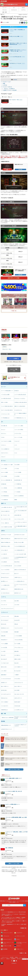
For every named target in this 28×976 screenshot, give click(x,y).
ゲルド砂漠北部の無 (4, 495)
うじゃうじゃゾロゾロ (18, 628)
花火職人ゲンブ (4, 682)
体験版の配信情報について (6, 725)
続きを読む (20, 169)
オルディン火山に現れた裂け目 (7, 410)
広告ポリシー (3, 958)
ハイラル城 (16, 468)
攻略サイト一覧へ (23, 953)
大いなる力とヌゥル (18, 410)
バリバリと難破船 (4, 643)
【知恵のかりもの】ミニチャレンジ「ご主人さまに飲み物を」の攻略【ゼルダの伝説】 (15, 745)
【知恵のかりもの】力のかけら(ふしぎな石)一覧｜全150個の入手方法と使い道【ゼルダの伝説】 (15, 739)
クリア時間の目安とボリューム (20, 417)
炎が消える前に (4, 690)
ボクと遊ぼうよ (17, 655)
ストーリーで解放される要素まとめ (20, 414)
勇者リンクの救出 (4, 402)
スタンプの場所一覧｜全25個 (6, 526)
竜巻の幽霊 (16, 631)
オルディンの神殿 (4, 472)
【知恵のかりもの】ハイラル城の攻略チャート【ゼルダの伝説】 (15, 764)
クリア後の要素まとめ (5, 417)
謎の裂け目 (16, 390)
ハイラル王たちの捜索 (5, 394)
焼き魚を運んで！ (4, 639)
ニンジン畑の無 (4, 487)
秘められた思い (4, 666)
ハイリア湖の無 (4, 491)
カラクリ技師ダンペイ (18, 666)
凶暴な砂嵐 (3, 635)
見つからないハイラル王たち (19, 398)
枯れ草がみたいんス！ (5, 628)
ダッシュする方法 (17, 565)
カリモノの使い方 (4, 550)
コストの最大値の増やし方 (19, 550)
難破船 (15, 499)
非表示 (15, 79)
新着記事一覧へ (24, 928)
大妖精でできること (18, 577)
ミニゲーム (23, 9)
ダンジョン (5, 9)
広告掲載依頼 (13, 958)
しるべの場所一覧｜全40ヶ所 (6, 507)
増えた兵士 (16, 663)
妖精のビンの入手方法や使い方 (20, 569)
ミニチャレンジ (14, 9)
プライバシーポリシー (23, 957)
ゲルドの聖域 (16, 464)
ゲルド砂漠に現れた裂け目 (6, 398)
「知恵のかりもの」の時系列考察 (7, 717)
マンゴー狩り (3, 600)
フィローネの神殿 (17, 472)
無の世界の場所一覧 (18, 480)
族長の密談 (16, 651)
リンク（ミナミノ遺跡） (18, 425)
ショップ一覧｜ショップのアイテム (20, 523)
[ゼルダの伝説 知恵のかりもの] (3, 1)
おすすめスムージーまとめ (6, 534)
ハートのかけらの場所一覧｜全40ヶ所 (20, 507)
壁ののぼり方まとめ (4, 577)
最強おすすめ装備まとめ (5, 542)
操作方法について (17, 593)
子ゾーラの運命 (17, 643)
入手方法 (5, 85)
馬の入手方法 (16, 561)
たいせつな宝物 (4, 647)
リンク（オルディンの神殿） (6, 441)
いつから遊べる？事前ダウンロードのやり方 (20, 725)
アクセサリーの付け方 (7, 86)
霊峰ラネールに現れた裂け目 (19, 406)
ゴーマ (15, 445)
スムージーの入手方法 (5, 569)
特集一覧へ (14, 310)
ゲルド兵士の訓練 (4, 631)
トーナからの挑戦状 (18, 635)
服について (16, 573)
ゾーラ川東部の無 (17, 484)
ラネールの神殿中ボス (5, 449)
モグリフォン (3, 433)
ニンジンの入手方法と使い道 (6, 565)
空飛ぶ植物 (16, 616)
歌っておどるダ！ (17, 670)
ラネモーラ (3, 456)
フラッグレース (4, 604)
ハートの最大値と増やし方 (19, 581)
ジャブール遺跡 (4, 468)
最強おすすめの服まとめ (5, 538)
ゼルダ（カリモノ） (4, 452)
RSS (16, 960)
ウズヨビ (2, 437)
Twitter (12, 960)
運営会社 (8, 958)
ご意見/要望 (11, 957)
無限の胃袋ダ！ (4, 674)
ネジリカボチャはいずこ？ (6, 694)
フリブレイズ (16, 449)
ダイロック (3, 429)
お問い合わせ (19, 958)
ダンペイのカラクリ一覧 (5, 519)
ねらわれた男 (16, 620)
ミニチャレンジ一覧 (4, 616)
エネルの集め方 (4, 561)
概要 (4, 83)
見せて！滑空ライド (18, 686)
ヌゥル (15, 452)
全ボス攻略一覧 (4, 425)
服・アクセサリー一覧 (5, 515)
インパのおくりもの (4, 663)
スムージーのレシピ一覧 (18, 519)
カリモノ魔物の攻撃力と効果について (20, 527)
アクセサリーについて (5, 573)
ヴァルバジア (16, 441)
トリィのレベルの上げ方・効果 (20, 554)
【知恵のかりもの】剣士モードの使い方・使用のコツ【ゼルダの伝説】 (15, 759)
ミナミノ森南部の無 (18, 487)
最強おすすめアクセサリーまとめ (20, 538)
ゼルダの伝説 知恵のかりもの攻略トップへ (14, 378)
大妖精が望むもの (4, 709)
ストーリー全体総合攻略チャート (7, 390)
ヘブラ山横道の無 (4, 499)
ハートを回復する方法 (5, 585)
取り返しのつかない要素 (18, 542)
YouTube (14, 961)
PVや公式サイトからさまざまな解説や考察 (20, 717)
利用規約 (16, 957)
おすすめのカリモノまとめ (19, 534)
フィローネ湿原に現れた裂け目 (7, 406)
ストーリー (5, 7)
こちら (16, 361)
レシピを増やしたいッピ (18, 709)
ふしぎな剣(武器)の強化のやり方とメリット (20, 558)
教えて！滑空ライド (4, 686)
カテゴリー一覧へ (7, 349)
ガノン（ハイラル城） (18, 437)
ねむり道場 (16, 600)
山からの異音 (16, 690)
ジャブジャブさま (17, 433)
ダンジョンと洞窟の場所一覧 (6, 480)
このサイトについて (4, 957)
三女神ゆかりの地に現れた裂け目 (20, 402)
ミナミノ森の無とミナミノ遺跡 (7, 464)
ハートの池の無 (17, 491)
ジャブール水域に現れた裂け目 (20, 394)
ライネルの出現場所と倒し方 (19, 546)
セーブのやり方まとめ (5, 593)
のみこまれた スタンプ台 (19, 694)
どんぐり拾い (16, 604)
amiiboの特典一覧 (17, 515)
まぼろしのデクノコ (18, 698)
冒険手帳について (4, 589)
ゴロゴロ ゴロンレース (18, 682)
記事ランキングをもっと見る (14, 769)
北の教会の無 (3, 484)
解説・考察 (5, 12)
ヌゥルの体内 (16, 476)
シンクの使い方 (4, 554)
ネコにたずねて (17, 678)
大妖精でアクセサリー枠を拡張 (9, 90)
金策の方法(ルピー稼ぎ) (5, 546)
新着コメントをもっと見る (14, 863)
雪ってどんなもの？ (4, 620)
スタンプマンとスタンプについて (7, 608)
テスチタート (3, 445)
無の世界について (4, 581)
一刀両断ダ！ (16, 674)
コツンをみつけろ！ (4, 705)
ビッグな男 (3, 651)
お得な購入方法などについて (6, 729)
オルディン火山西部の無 (18, 495)
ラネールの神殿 (4, 476)
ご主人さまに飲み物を (18, 639)
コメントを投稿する (14, 358)
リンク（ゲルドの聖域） (18, 429)
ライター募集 (25, 959)
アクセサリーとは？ (6, 81)
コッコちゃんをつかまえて (6, 678)
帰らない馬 (3, 655)
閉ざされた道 (3, 624)
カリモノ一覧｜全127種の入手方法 (20, 511)
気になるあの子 (4, 659)
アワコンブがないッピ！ (18, 647)
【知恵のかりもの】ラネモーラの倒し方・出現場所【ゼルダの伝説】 (15, 752)
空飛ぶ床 (16, 624)
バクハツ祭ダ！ (4, 670)
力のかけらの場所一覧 (5, 511)
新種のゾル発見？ (17, 659)
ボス (14, 7)
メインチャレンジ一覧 (5, 414)
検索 (24, 905)
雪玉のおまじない (4, 698)
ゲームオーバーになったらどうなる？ (20, 585)
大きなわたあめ (17, 705)
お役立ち (23, 7)
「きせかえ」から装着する (9, 88)
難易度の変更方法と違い (18, 589)
